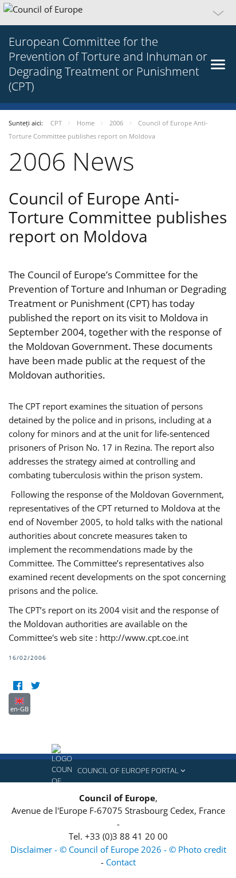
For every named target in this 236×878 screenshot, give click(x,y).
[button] (118, 12)
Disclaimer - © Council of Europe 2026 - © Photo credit (118, 849)
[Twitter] (35, 686)
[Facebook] (17, 686)
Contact (121, 862)
